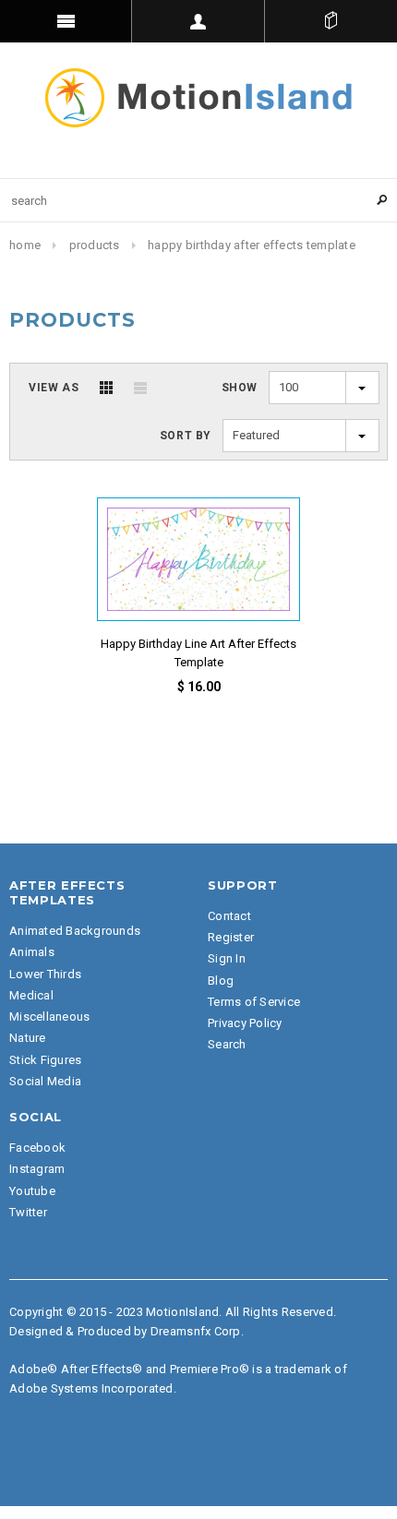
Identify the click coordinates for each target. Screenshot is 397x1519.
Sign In (227, 958)
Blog (221, 980)
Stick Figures (45, 1060)
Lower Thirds (45, 974)
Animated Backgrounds (74, 931)
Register (231, 937)
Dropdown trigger (198, 21)
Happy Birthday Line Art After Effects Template (198, 653)
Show (240, 387)
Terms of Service (254, 1002)
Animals (31, 952)
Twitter (28, 1212)
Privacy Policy (245, 1023)
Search (227, 1044)
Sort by (185, 435)
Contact (229, 916)
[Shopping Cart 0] (331, 21)
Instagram (37, 1169)
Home (25, 245)
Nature (27, 1038)
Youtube (32, 1191)
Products (94, 245)
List (140, 387)
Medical (31, 995)
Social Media (45, 1081)
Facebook (37, 1147)
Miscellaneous (49, 1016)
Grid (106, 387)
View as (53, 387)
